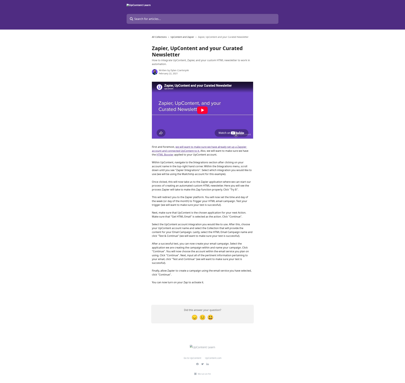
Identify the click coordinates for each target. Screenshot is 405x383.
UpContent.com (213, 357)
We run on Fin (204, 373)
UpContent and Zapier (182, 36)
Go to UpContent (192, 357)
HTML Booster (165, 154)
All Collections (159, 36)
